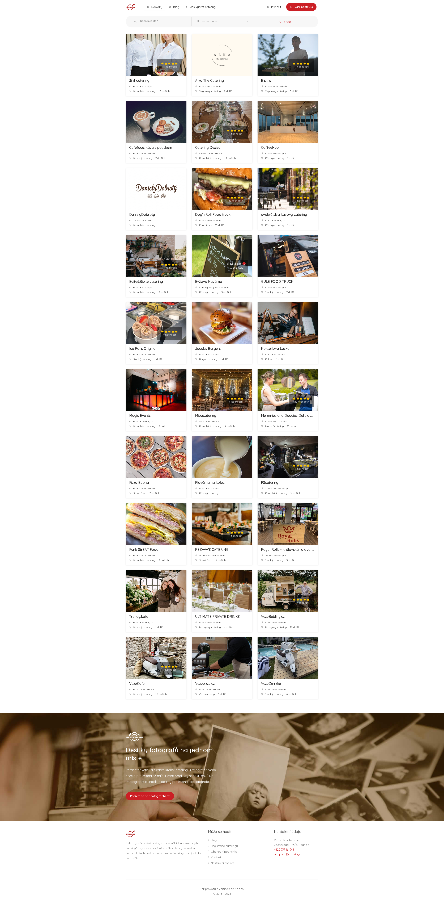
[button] (222, 21)
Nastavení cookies (222, 863)
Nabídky (156, 7)
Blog (175, 7)
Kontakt (216, 857)
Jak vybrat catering (202, 7)
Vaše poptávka (303, 7)
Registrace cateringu (224, 846)
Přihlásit (276, 7)
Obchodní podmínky (224, 851)
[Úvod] (130, 6)
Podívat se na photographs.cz (150, 796)
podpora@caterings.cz (289, 854)
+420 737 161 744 (284, 849)
